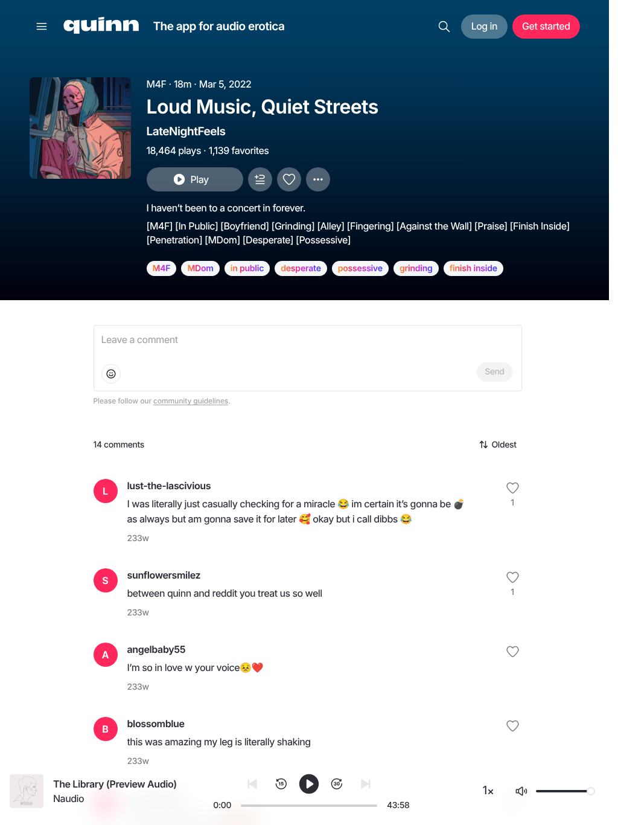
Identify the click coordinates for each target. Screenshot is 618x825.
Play (199, 179)
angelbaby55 (156, 649)
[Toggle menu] (42, 26)
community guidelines (190, 400)
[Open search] (444, 26)
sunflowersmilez (164, 575)
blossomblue (156, 723)
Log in (484, 26)
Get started (546, 26)
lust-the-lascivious (169, 486)
